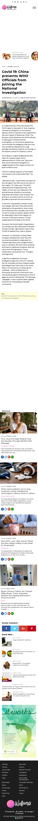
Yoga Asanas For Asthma (22, 640)
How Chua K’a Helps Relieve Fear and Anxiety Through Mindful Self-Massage (16, 441)
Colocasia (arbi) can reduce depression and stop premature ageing (20, 56)
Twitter (20, 812)
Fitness (4, 767)
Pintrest (20, 813)
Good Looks (6, 770)
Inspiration (23, 772)
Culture (21, 767)
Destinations (23, 788)
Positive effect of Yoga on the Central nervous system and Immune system (18, 687)
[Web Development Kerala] (19, 818)
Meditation (23, 775)
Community (5, 548)
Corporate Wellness (26, 782)
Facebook (10, 812)
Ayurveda (22, 764)
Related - (6, 411)
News (3, 600)
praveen (3, 436)
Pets (3, 796)
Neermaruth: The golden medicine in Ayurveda (21, 664)
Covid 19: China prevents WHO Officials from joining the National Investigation (18, 297)
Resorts (22, 790)
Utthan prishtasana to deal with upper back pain (24, 676)
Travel (21, 793)
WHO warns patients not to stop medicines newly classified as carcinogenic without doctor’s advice (18, 491)
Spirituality (5, 782)
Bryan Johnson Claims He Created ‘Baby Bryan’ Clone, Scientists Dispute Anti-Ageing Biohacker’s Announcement (16, 594)
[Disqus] (19, 328)
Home (4, 66)
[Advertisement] (19, 31)
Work (21, 785)
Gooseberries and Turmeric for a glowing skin (24, 652)
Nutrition (5, 772)
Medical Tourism (25, 770)
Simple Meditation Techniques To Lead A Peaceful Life (24, 695)
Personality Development (24, 779)
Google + (30, 812)
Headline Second (7, 446)
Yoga (3, 778)
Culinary (5, 764)
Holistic (4, 775)
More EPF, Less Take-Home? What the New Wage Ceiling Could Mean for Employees (17, 543)
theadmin (15, 98)
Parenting (5, 793)
